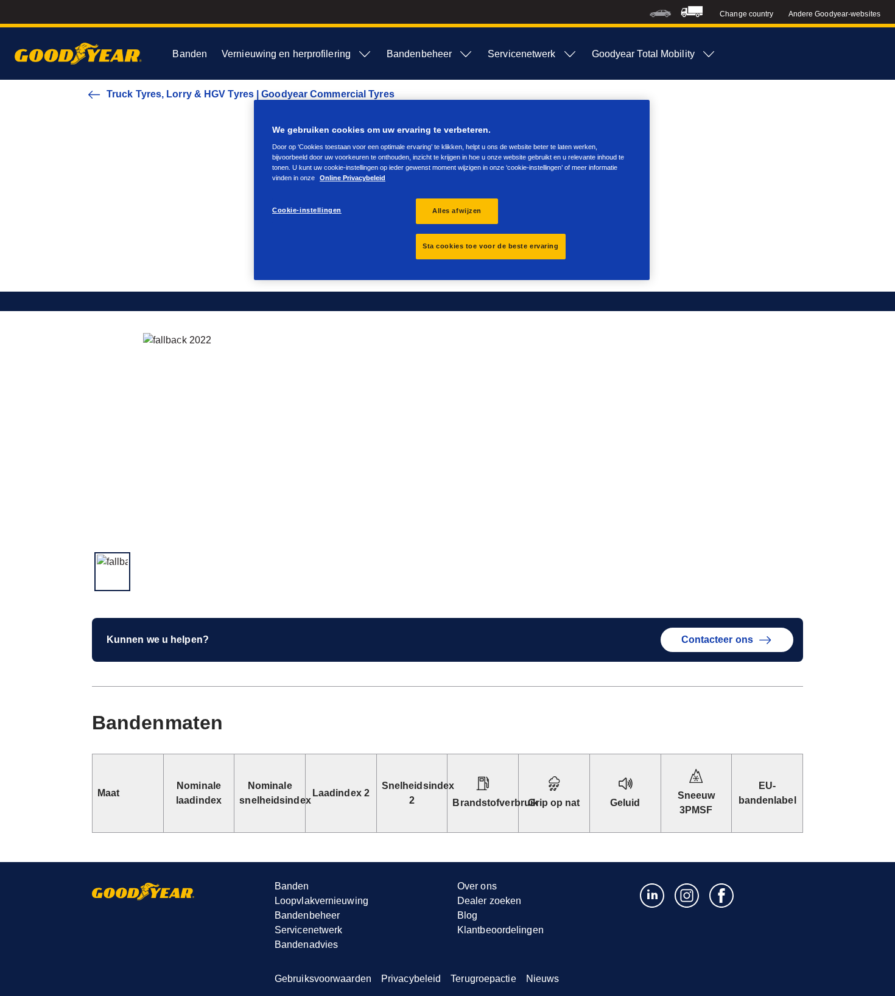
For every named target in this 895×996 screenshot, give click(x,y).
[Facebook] (721, 895)
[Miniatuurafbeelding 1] (112, 571)
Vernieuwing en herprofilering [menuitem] (286, 54)
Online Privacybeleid (352, 177)
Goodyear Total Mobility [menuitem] (643, 54)
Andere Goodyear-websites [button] (834, 14)
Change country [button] (746, 14)
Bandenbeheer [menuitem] (419, 54)
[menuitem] (660, 12)
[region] (452, 190)
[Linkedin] (652, 895)
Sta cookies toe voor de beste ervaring (491, 246)
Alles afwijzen (457, 210)
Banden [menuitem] (189, 54)
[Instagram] (687, 895)
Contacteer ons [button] (717, 639)
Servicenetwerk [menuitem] (521, 54)
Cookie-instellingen (307, 210)
